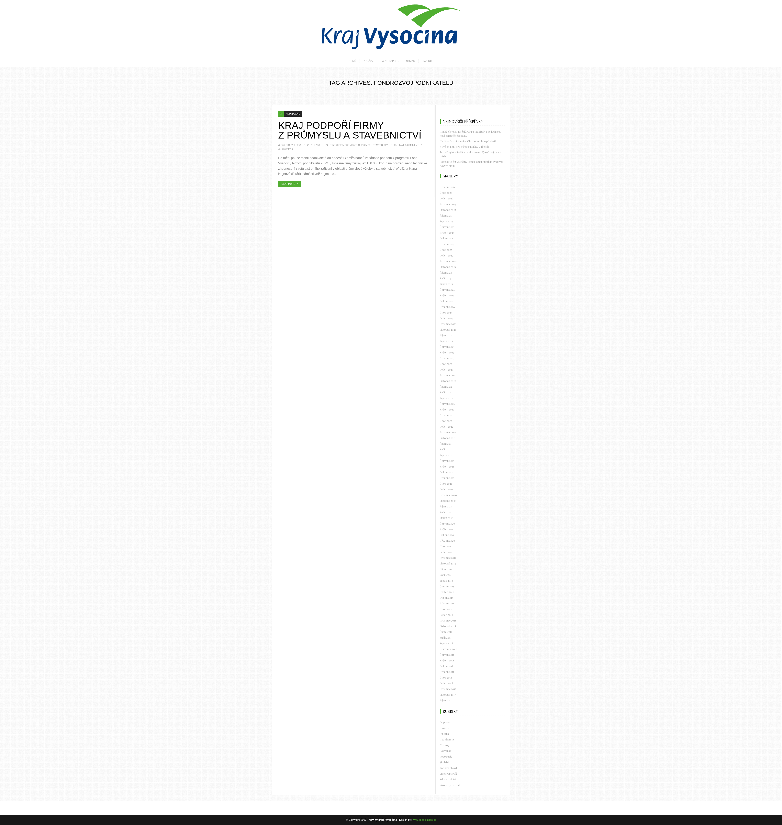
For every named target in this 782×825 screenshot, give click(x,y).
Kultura (444, 733)
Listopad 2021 (448, 438)
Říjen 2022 (446, 386)
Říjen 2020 (446, 506)
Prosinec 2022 (448, 375)
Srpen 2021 (446, 455)
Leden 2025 (446, 255)
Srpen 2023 (446, 341)
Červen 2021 (447, 460)
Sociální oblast (448, 768)
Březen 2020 (447, 540)
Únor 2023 (446, 363)
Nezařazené (293, 114)
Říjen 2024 (446, 272)
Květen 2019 (447, 592)
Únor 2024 (446, 312)
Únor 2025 (446, 249)
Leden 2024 (446, 318)
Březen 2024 (447, 306)
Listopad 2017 (448, 694)
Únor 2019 (446, 609)
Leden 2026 (446, 198)
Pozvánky (445, 750)
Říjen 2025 (446, 215)
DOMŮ (352, 61)
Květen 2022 (447, 409)
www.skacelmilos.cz (424, 819)
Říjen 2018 (446, 632)
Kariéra (444, 728)
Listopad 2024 (448, 266)
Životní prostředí (450, 785)
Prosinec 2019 (448, 557)
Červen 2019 (447, 586)
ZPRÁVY (368, 61)
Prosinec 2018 (448, 620)
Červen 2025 (447, 227)
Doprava (445, 722)
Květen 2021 (447, 466)
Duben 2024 (447, 301)
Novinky (445, 745)
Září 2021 (445, 449)
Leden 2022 (446, 426)
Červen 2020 (447, 523)
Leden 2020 (447, 552)
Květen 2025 (447, 232)
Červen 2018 (447, 654)
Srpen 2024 (446, 284)
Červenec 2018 (448, 649)
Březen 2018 (447, 671)
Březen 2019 (447, 603)
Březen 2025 (447, 244)
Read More (288, 184)
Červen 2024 (447, 289)
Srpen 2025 (446, 221)
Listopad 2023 (448, 329)
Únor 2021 (446, 483)
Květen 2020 (447, 529)
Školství (444, 762)
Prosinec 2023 (448, 324)
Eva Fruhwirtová (291, 145)
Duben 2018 (447, 666)
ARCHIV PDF (389, 61)
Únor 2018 (446, 677)
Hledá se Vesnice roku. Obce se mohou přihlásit (468, 141)
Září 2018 (445, 637)
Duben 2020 (447, 535)
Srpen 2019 (446, 580)
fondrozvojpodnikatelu (344, 145)
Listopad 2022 (448, 381)
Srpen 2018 (446, 643)
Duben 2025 (447, 238)
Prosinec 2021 (448, 432)
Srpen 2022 (446, 398)
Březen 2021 (447, 478)
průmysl (366, 145)
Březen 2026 (447, 187)
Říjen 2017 (445, 700)
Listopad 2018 (448, 626)
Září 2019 (445, 574)
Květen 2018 (447, 660)
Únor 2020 (446, 546)
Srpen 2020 (446, 517)
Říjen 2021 (445, 443)
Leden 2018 (446, 683)
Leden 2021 (446, 489)
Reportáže (446, 756)
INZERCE (428, 61)
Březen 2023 (447, 358)
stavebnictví (380, 145)
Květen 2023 (447, 352)
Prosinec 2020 (448, 495)
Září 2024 (445, 278)
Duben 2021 (446, 472)
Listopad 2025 (448, 209)
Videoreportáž (448, 773)
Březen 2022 (447, 415)
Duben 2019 (447, 597)
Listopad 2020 (448, 500)
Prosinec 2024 (448, 261)
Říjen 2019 (446, 569)
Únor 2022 (446, 420)
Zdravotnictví (448, 779)
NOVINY (410, 61)
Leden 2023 (446, 369)
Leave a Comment (408, 145)
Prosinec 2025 (448, 204)
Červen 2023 (447, 346)
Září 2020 (445, 512)
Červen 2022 (447, 403)
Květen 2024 (447, 295)
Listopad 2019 (448, 563)
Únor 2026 (446, 192)
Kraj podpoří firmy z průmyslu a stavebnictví (349, 130)
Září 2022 (445, 392)
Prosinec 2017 (448, 689)
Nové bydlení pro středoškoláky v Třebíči (464, 146)
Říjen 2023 (446, 335)
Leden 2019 (446, 614)
